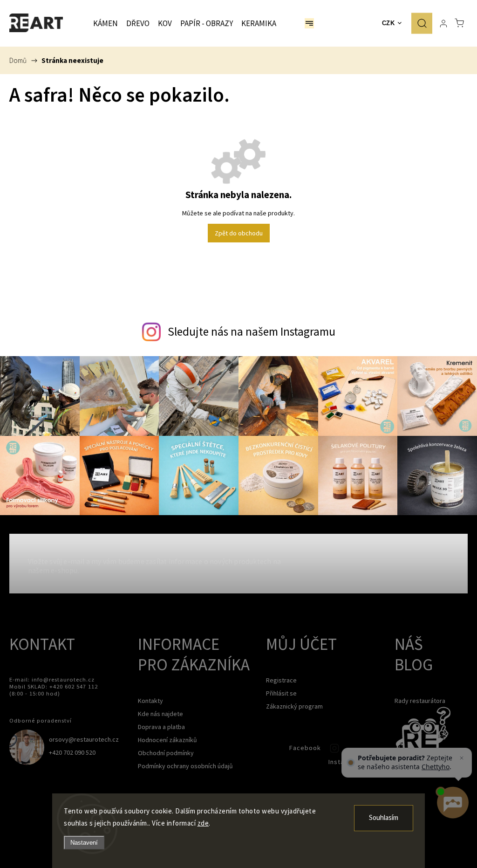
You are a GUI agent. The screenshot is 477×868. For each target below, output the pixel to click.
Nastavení (84, 842)
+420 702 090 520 (72, 752)
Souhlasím (383, 818)
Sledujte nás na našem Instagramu (251, 331)
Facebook (273, 751)
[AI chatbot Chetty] (452, 803)
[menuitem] (105, 23)
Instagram (335, 751)
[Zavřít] (462, 758)
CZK (388, 23)
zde (203, 823)
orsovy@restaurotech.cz (84, 739)
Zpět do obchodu (239, 233)
